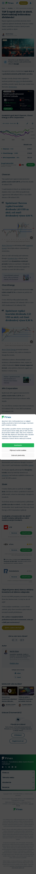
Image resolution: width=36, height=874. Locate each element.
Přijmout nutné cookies (18, 450)
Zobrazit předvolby (18, 455)
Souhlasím (18, 445)
